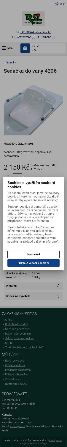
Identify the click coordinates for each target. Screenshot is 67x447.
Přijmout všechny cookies (33, 263)
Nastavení (33, 254)
